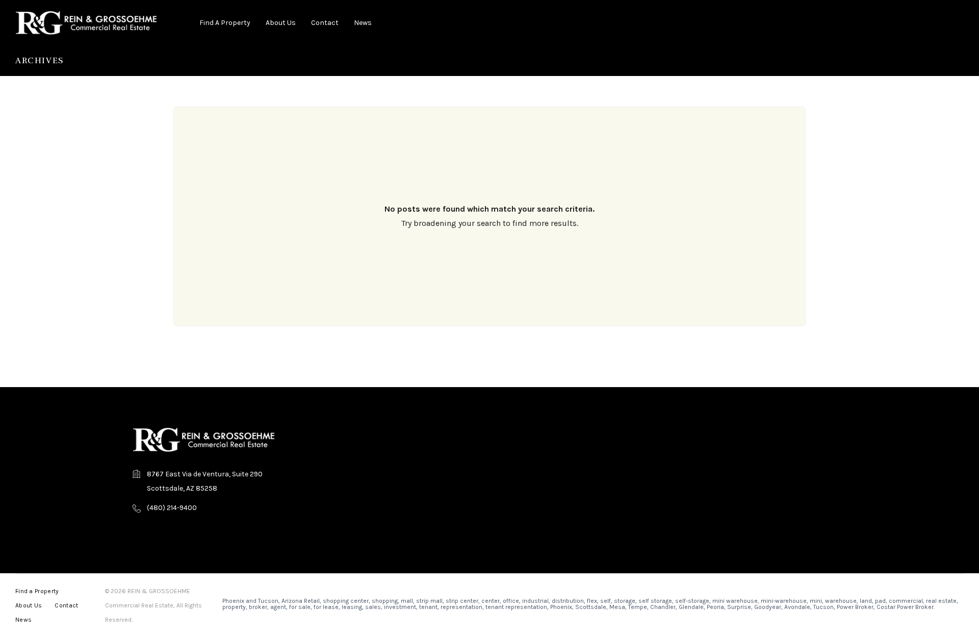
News (363, 22)
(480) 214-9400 (172, 507)
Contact (325, 22)
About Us (281, 22)
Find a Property (224, 22)
